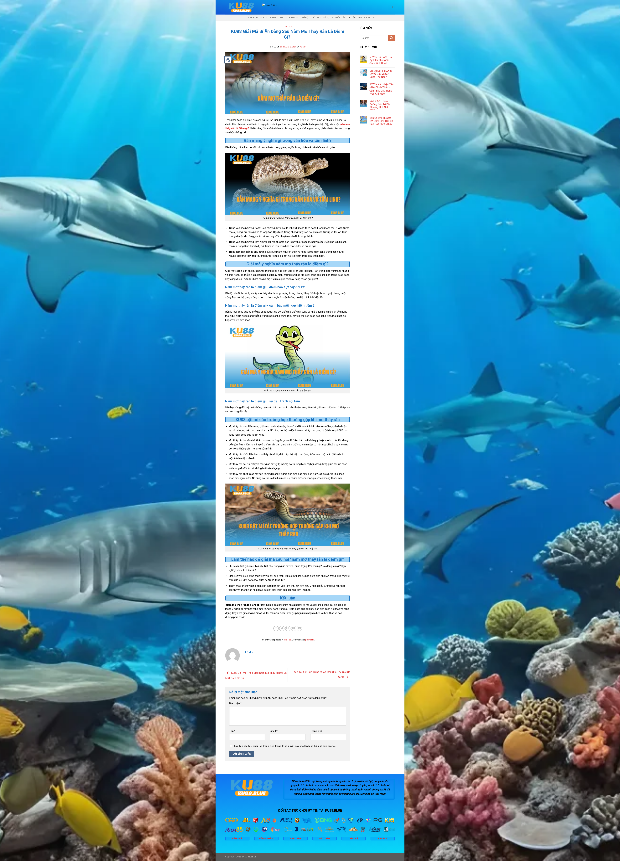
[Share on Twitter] (281, 628)
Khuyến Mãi (338, 17)
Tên (232, 731)
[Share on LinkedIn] (299, 628)
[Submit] (391, 38)
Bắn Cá (264, 17)
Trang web (316, 731)
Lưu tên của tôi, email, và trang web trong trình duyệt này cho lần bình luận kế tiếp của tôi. (285, 746)
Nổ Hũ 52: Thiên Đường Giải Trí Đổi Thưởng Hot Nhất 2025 (379, 106)
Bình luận (235, 703)
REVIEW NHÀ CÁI (366, 17)
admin (303, 47)
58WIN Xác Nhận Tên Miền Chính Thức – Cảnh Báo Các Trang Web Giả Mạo (381, 89)
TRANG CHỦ (251, 17)
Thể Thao (315, 17)
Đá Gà (283, 17)
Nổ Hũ (305, 17)
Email (274, 731)
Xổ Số (326, 17)
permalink (309, 640)
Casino (274, 17)
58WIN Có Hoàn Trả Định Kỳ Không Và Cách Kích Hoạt (380, 60)
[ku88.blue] (241, 7)
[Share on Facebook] (276, 628)
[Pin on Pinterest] (293, 628)
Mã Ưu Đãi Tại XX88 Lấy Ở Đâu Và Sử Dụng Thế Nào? (380, 73)
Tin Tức (351, 17)
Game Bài (294, 17)
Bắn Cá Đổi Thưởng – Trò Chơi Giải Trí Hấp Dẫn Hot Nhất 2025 (381, 121)
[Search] (393, 7)
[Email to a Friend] (287, 628)
